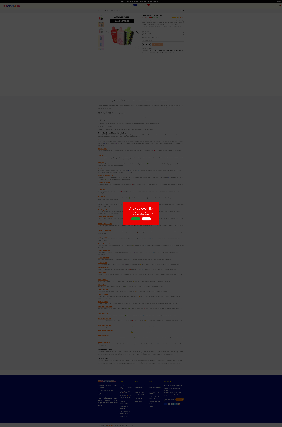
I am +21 (136, 219)
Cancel (146, 219)
